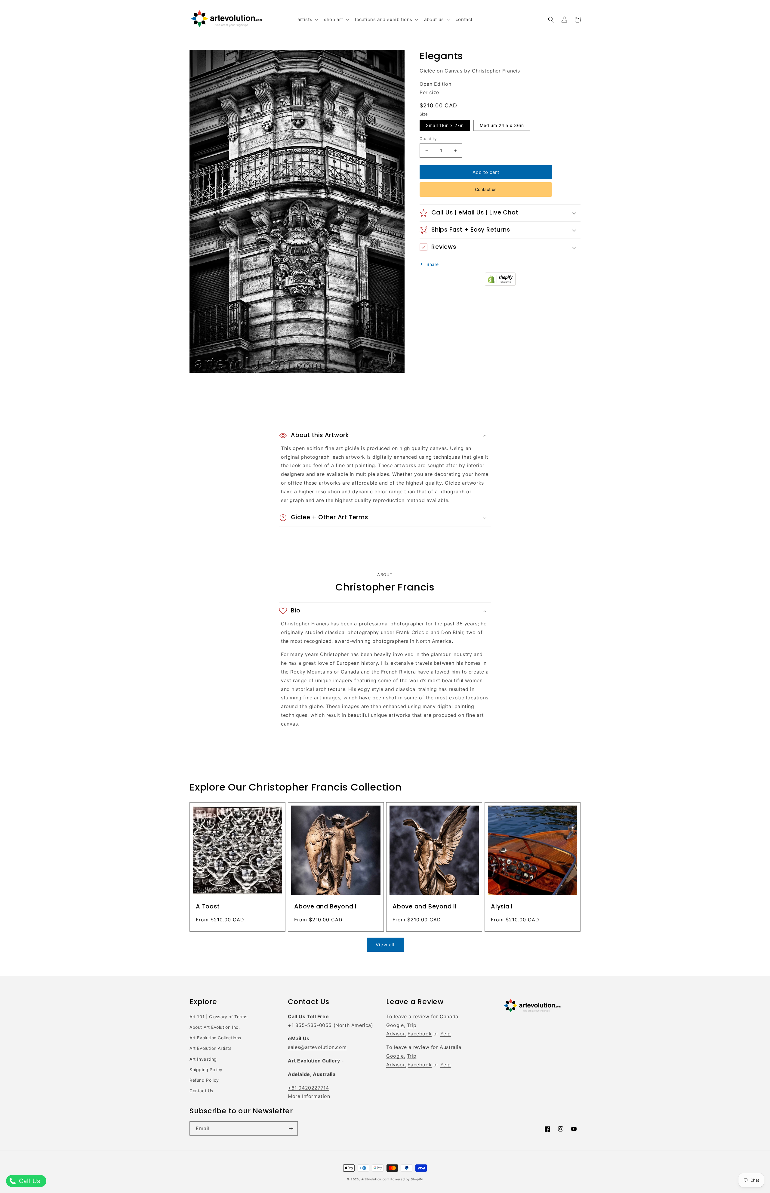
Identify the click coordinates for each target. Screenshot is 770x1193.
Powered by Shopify (406, 1179)
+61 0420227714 (308, 1088)
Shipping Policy (206, 1069)
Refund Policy (204, 1080)
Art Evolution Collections (215, 1037)
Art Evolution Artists (210, 1048)
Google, (395, 1025)
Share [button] (433, 264)
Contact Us (201, 1090)
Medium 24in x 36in (502, 125)
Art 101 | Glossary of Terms (218, 1016)
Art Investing (203, 1059)
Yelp (445, 1034)
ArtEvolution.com (375, 1179)
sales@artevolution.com (317, 1047)
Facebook (420, 1034)
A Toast (208, 906)
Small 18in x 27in (445, 125)
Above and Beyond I (325, 906)
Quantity (428, 138)
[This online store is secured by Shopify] (500, 284)
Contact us (486, 189)
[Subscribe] (290, 1128)
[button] (307, 19)
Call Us (28, 1181)
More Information (309, 1096)
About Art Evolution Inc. (214, 1027)
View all (385, 945)
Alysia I (502, 906)
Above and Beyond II (425, 906)
